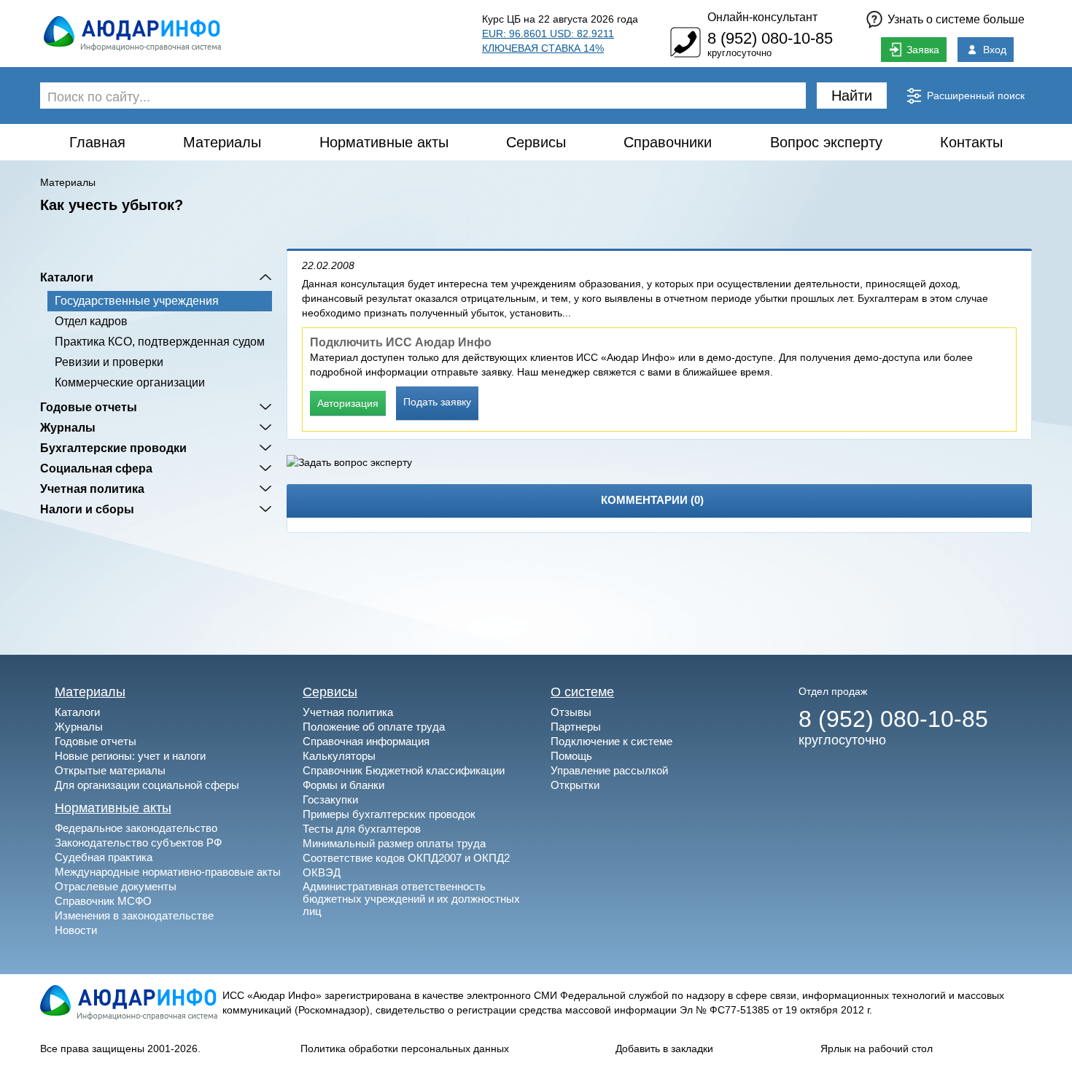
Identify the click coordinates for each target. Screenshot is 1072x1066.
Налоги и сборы (87, 509)
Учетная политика (92, 488)
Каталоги (66, 277)
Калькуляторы (339, 756)
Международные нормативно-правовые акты (168, 871)
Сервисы (536, 142)
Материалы (222, 142)
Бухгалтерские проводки (113, 447)
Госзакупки (330, 799)
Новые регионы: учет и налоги (130, 756)
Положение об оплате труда (374, 726)
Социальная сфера (96, 468)
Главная (97, 142)
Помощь (571, 756)
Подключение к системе (611, 741)
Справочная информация (366, 741)
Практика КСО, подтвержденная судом (160, 341)
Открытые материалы (110, 770)
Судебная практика (103, 857)
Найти (851, 95)
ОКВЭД (322, 872)
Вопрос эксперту (826, 142)
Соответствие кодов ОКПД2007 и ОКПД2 (406, 858)
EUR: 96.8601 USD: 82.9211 (548, 33)
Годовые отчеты (88, 406)
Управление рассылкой (609, 770)
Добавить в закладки (664, 1048)
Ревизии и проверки (109, 362)
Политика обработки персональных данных (404, 1048)
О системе (582, 692)
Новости (76, 930)
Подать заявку (437, 402)
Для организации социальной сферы (147, 785)
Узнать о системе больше (956, 19)
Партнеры (576, 726)
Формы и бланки (343, 785)
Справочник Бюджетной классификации (404, 770)
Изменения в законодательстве (134, 915)
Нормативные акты (383, 142)
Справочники (668, 142)
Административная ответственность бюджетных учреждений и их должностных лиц (411, 898)
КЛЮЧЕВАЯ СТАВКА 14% (543, 48)
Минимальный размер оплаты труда (394, 843)
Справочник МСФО (103, 901)
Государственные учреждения (137, 301)
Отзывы (571, 712)
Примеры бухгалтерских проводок (389, 814)
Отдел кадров (91, 321)
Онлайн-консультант (762, 17)
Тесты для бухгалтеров (362, 828)
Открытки (575, 785)
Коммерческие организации (130, 382)
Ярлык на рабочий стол (876, 1048)
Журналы (68, 427)
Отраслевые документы (115, 886)
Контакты (971, 142)
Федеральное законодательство (136, 828)
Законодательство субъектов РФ (138, 842)
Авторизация (347, 403)
